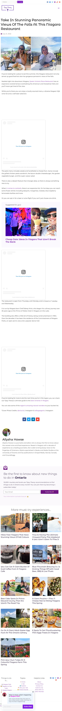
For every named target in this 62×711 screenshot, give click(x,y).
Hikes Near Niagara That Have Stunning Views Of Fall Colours (15, 536)
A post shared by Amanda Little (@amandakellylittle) (23, 167)
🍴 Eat (23, 684)
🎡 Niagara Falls (6, 684)
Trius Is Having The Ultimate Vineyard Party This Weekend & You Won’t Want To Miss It (46, 537)
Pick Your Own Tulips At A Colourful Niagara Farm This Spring (14, 662)
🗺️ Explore (23, 686)
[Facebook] (47, 2)
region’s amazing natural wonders (32, 405)
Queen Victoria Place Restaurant (41, 81)
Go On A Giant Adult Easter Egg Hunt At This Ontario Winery (15, 631)
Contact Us (39, 686)
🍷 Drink (22, 682)
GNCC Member (39, 691)
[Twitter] (52, 2)
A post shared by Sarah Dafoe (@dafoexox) (23, 297)
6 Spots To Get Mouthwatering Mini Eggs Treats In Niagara (46, 631)
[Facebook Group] (50, 2)
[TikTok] (57, 2)
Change (20, 2)
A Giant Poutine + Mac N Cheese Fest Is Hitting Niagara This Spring (46, 601)
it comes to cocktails (13, 188)
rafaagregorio (39, 410)
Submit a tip (39, 687)
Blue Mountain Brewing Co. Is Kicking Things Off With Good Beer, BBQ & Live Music (46, 569)
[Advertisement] (31, 108)
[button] (24, 419)
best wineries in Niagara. (40, 401)
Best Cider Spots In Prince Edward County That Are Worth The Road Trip (12, 601)
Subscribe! (28, 706)
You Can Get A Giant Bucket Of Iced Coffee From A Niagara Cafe (15, 569)
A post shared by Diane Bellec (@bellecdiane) (23, 394)
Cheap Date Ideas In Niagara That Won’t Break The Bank (31, 240)
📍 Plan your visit (23, 687)
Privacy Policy (39, 684)
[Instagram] (55, 2)
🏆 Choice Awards (22, 689)
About (39, 682)
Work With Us (39, 689)
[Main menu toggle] (58, 8)
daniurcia (20, 410)
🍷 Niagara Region (6, 690)
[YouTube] (59, 2)
